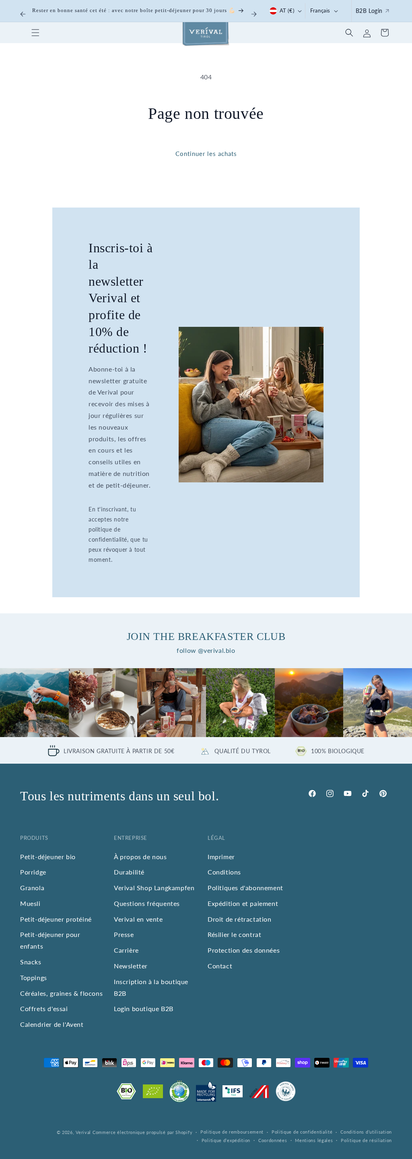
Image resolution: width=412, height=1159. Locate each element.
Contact (220, 966)
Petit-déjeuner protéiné (56, 919)
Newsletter (131, 966)
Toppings (33, 977)
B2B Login (369, 10)
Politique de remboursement (232, 1131)
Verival (83, 1132)
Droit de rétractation (240, 919)
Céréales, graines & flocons (61, 993)
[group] (34, 702)
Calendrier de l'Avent (52, 1024)
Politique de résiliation (366, 1140)
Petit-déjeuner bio (48, 856)
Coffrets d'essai (44, 1008)
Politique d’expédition (226, 1140)
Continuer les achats (206, 153)
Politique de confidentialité (302, 1131)
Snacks (30, 962)
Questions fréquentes (147, 903)
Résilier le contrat (234, 934)
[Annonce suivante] (254, 14)
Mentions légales (314, 1140)
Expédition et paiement (243, 903)
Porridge (33, 872)
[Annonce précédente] (23, 14)
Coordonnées (272, 1140)
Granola (32, 887)
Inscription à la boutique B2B (151, 987)
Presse (124, 934)
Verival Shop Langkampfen (154, 887)
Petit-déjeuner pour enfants (50, 940)
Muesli (30, 903)
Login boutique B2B (143, 1008)
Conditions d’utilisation (366, 1131)
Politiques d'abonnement (245, 887)
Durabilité (129, 872)
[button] (35, 33)
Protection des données (244, 950)
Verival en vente (138, 919)
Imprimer (221, 856)
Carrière (126, 950)
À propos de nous (140, 856)
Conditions (224, 872)
